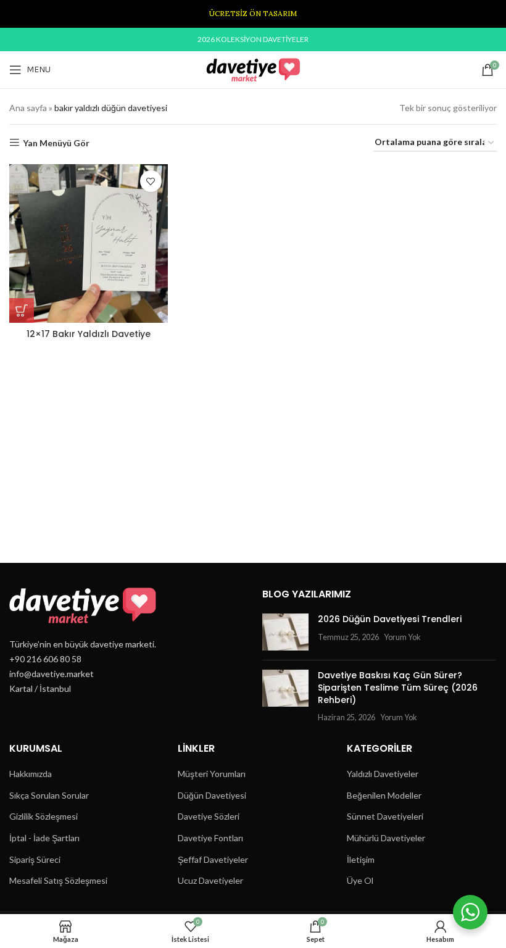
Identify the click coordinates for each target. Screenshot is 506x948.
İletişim (361, 859)
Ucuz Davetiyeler (210, 880)
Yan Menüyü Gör (56, 143)
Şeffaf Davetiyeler (213, 859)
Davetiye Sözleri (208, 816)
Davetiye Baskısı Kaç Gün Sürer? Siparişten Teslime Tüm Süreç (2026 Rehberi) (398, 687)
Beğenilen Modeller (384, 795)
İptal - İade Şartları (44, 838)
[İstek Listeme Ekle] (151, 181)
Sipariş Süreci (34, 859)
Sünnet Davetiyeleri (385, 816)
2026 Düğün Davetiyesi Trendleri (390, 619)
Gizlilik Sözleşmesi (43, 816)
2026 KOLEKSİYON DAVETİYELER (253, 39)
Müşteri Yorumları (212, 773)
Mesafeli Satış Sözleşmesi (58, 880)
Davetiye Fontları (210, 838)
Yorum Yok (402, 637)
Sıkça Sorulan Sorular (49, 795)
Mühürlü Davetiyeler (386, 838)
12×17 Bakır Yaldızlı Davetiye (89, 334)
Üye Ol (360, 880)
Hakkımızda (30, 773)
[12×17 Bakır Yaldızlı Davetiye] (88, 243)
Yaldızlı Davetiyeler (382, 773)
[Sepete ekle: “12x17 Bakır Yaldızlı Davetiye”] (21, 310)
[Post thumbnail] (285, 632)
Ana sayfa (28, 107)
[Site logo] (253, 69)
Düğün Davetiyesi (212, 795)
